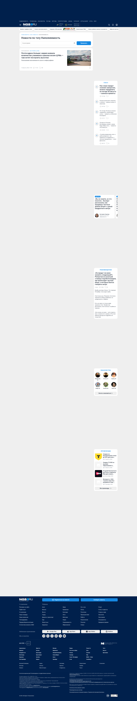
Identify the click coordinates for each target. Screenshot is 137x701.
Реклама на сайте (24, 607)
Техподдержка (23, 619)
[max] (56, 636)
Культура (65, 612)
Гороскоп (76, 21)
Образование (66, 625)
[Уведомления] (113, 25)
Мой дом (65, 617)
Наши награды (23, 614)
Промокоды (33, 21)
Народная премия (103, 622)
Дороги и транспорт (47, 617)
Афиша (70, 21)
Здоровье (45, 625)
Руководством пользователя (76, 680)
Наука (64, 619)
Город (43, 614)
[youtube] (64, 636)
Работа (83, 617)
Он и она (83, 607)
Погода (48, 21)
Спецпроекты (102, 619)
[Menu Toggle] (20, 25)
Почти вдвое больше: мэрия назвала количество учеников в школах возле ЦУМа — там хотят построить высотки (42, 55)
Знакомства (41, 21)
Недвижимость (23, 21)
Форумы (54, 21)
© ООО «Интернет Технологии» (26, 695)
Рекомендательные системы (75, 690)
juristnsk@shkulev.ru (55, 686)
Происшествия (85, 614)
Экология (101, 614)
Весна (44, 612)
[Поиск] (109, 25)
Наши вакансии (23, 617)
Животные (45, 622)
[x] (60, 636)
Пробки (69, 25)
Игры (91, 21)
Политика (83, 612)
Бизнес (44, 609)
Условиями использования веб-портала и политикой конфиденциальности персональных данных (91, 682)
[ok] (52, 636)
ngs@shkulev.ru (36, 685)
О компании (22, 612)
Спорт (100, 607)
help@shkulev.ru (29, 687)
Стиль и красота (103, 609)
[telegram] (43, 636)
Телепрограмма (62, 21)
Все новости (34, 34)
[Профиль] (117, 25)
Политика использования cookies (77, 687)
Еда (43, 619)
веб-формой (45, 687)
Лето (64, 614)
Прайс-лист (22, 609)
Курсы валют (84, 21)
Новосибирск (25, 34)
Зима (64, 607)
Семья (82, 625)
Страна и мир (102, 612)
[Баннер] (69, 29)
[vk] (47, 636)
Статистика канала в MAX (26, 625)
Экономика (101, 617)
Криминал (65, 609)
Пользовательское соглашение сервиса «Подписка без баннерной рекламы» (86, 692)
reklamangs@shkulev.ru (74, 674)
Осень (82, 609)
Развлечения (84, 619)
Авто (43, 607)
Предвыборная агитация (26, 622)
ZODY (95, 21)
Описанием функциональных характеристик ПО (80, 681)
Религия (83, 622)
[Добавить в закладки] (90, 68)
